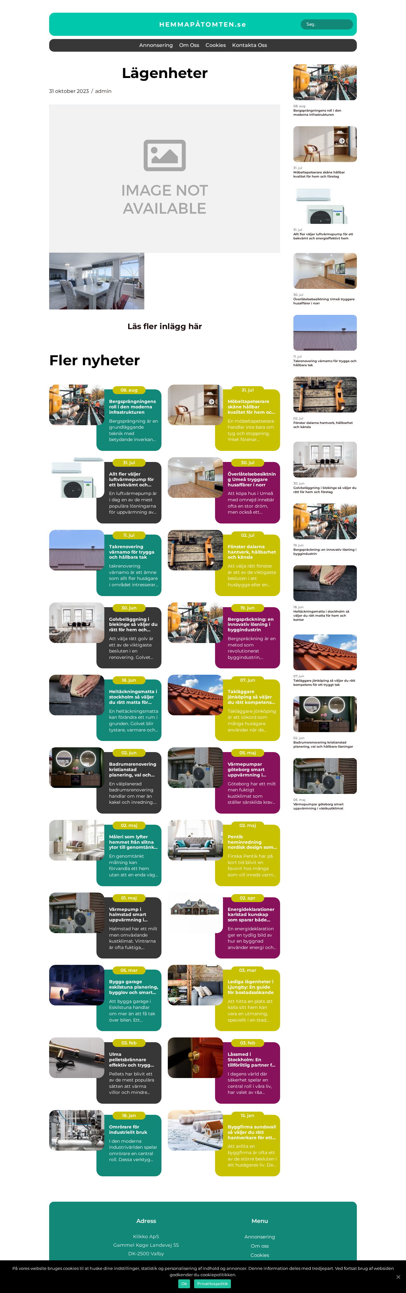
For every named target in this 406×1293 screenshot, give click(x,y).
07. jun (247, 680)
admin (103, 91)
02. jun (129, 753)
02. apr (247, 898)
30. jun (129, 608)
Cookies (216, 45)
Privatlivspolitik (212, 1283)
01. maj (129, 898)
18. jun (129, 680)
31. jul (248, 390)
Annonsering (156, 45)
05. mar (129, 970)
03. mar (247, 970)
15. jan (247, 1115)
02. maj (129, 825)
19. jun (247, 608)
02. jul (247, 535)
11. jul (128, 535)
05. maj (247, 753)
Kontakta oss (249, 45)
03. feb (129, 1043)
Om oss (189, 45)
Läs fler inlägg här (165, 326)
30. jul (247, 462)
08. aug (129, 390)
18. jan (129, 1115)
